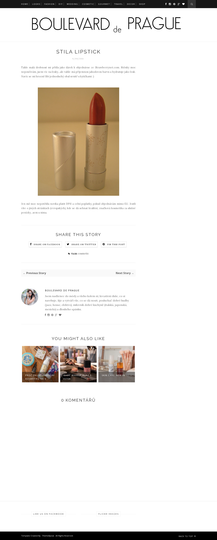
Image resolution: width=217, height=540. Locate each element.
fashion (49, 4)
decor (131, 4)
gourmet (104, 4)
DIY (61, 4)
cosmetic (88, 4)
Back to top (186, 536)
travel (118, 4)
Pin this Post (116, 244)
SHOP (142, 4)
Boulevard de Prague (62, 290)
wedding (72, 4)
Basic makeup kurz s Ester (77, 377)
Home (24, 4)
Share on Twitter (84, 244)
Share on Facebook (47, 244)
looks (36, 4)
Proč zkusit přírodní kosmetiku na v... (40, 377)
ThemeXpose (48, 535)
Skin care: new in (113, 375)
